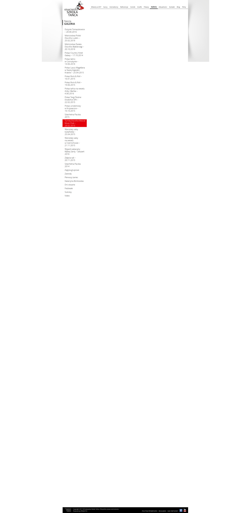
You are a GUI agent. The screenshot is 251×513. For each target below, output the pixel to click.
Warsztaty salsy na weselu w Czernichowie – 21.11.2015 (72, 142)
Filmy (184, 7)
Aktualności (163, 7)
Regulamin (162, 511)
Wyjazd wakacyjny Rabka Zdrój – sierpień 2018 (74, 151)
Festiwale (69, 188)
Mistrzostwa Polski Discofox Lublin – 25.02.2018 (73, 38)
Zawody (68, 173)
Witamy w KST (96, 7)
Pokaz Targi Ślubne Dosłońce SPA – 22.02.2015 (73, 99)
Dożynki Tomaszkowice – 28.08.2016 (75, 30)
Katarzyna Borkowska (74, 181)
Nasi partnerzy (172, 511)
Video (67, 195)
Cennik (132, 7)
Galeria (154, 7)
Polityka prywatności (149, 511)
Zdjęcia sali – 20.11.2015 (70, 158)
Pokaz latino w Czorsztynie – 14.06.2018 (71, 61)
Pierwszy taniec (71, 177)
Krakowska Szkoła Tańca (71, 19)
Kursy (105, 7)
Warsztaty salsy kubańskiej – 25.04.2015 (71, 132)
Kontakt (172, 7)
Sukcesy (68, 192)
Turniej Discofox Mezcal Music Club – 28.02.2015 (75, 123)
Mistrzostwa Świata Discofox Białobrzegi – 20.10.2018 (74, 46)
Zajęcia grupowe (72, 170)
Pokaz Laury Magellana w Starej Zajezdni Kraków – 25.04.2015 (75, 70)
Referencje (124, 7)
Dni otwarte (70, 184)
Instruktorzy (114, 7)
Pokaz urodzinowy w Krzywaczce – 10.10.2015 (73, 108)
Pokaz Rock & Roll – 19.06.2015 (73, 83)
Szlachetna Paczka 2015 (73, 115)
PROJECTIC (84, 511)
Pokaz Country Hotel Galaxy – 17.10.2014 (74, 54)
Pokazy (146, 7)
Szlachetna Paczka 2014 (73, 165)
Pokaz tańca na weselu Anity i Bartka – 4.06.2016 (75, 91)
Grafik (139, 7)
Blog (178, 7)
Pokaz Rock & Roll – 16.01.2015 (73, 77)
